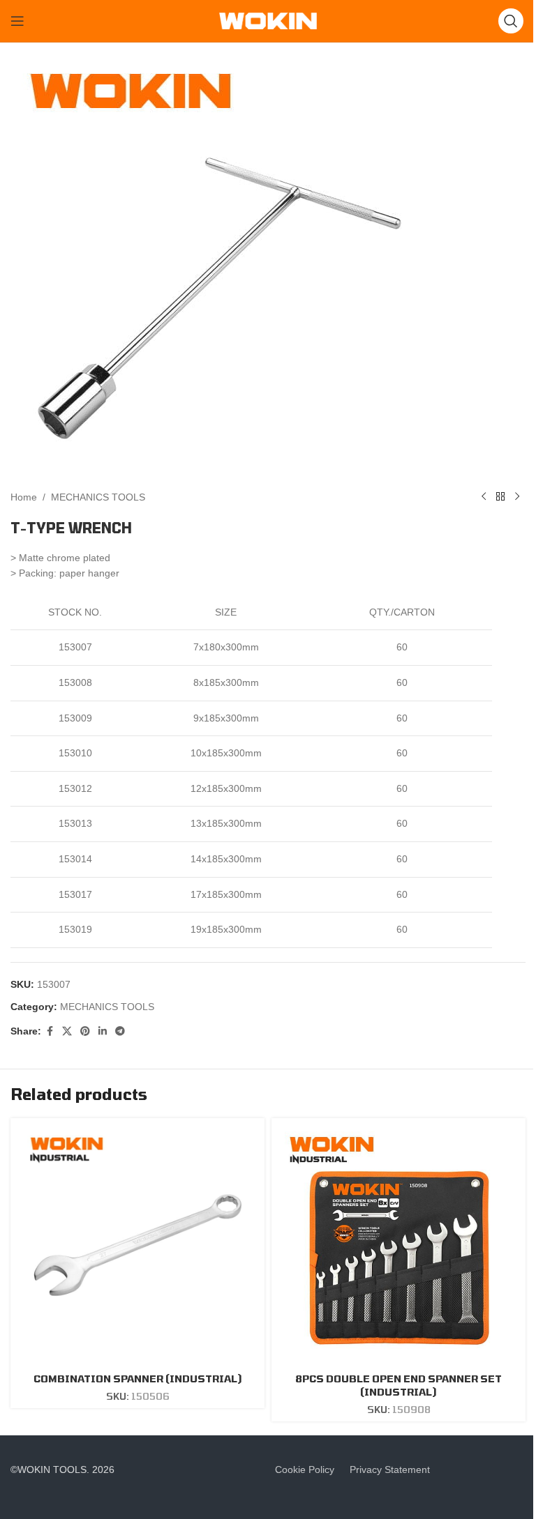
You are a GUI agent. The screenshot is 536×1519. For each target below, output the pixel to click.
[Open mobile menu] (17, 21)
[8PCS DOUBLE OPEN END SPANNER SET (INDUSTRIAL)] (398, 1245)
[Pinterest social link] (85, 1031)
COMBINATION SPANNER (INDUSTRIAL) (138, 1378)
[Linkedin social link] (102, 1031)
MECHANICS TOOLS (98, 497)
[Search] (511, 21)
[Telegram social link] (120, 1031)
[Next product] (517, 497)
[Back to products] (500, 497)
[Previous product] (483, 497)
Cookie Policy (304, 1469)
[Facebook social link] (49, 1031)
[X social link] (67, 1031)
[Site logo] (268, 20)
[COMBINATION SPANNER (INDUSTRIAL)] (137, 1245)
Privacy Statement (390, 1469)
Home (23, 497)
